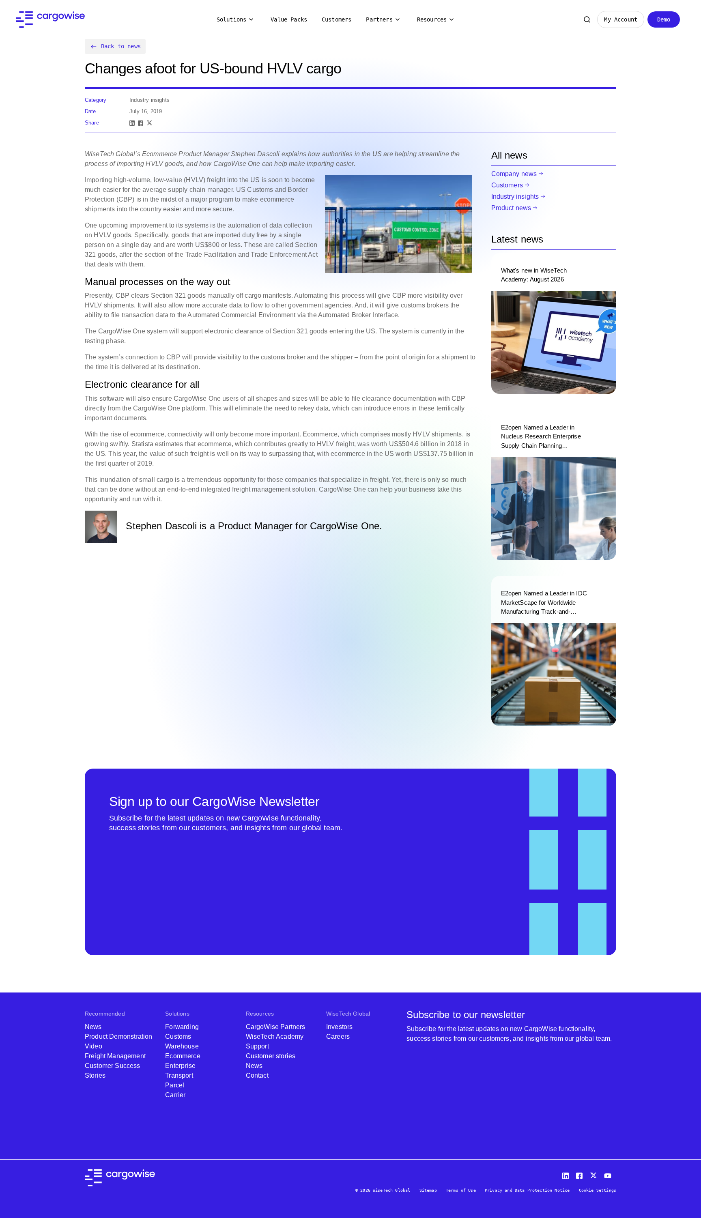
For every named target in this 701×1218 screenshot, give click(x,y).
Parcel (174, 1085)
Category (95, 100)
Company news (514, 173)
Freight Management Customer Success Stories (115, 1066)
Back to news (121, 46)
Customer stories (271, 1056)
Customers (336, 19)
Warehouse (181, 1046)
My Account (620, 19)
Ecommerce (182, 1056)
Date (90, 111)
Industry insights (515, 196)
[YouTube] (609, 1174)
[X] (149, 123)
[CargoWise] (50, 19)
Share (92, 123)
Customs (178, 1036)
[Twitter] (594, 1174)
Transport (179, 1075)
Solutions (231, 19)
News (93, 1026)
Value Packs (289, 19)
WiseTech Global (348, 1013)
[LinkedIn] (132, 123)
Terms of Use (461, 1190)
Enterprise (180, 1065)
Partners (379, 19)
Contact (257, 1075)
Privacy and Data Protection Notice (527, 1190)
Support (257, 1046)
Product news (511, 207)
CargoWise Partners (275, 1026)
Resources (432, 19)
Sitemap (428, 1190)
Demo (664, 19)
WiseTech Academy (275, 1036)
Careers (338, 1036)
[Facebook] (140, 123)
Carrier (175, 1094)
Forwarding (182, 1026)
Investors (339, 1026)
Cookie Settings (597, 1190)
